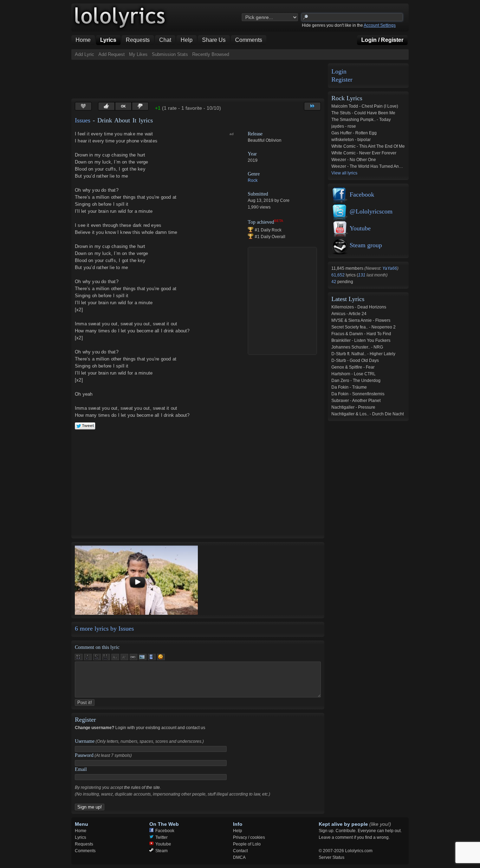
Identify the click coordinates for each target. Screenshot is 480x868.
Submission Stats (170, 54)
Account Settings (380, 25)
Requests (84, 844)
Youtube (360, 228)
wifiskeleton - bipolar (351, 139)
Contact (240, 850)
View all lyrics (344, 173)
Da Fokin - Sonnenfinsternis (357, 393)
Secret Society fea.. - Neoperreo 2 (363, 327)
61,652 (338, 275)
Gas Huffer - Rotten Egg (354, 132)
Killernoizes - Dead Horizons (358, 307)
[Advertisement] (199, 79)
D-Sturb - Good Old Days (355, 360)
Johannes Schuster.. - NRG (357, 347)
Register (341, 79)
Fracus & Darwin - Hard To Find (361, 333)
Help (237, 830)
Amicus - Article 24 (349, 313)
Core (285, 200)
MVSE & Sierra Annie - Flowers (360, 320)
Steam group (366, 245)
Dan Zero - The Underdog (356, 380)
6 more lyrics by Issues (104, 628)
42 (334, 281)
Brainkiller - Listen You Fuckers (360, 340)
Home (80, 830)
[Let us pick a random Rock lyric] (312, 106)
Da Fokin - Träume (349, 387)
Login (338, 71)
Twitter (161, 837)
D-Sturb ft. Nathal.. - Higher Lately (363, 353)
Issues (82, 120)
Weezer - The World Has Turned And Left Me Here (379, 166)
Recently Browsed (210, 54)
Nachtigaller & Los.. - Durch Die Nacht (367, 413)
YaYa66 (389, 268)
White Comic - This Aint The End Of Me (368, 146)
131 (361, 275)
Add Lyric (84, 54)
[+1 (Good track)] (106, 106)
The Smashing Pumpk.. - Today (361, 119)
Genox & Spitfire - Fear (353, 367)
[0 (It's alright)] (123, 106)
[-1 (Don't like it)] (140, 106)
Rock (253, 180)
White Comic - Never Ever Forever (363, 153)
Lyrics (80, 837)
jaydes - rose (343, 126)
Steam (161, 850)
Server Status (331, 857)
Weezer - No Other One (353, 159)
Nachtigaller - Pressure (353, 407)
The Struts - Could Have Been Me (363, 112)
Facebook (362, 194)
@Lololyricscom (371, 211)
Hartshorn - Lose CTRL (353, 373)
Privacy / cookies (249, 837)
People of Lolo (247, 844)
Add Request (111, 54)
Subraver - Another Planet (356, 400)
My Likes (138, 54)
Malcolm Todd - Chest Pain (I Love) (364, 106)
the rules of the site (142, 787)
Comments (85, 850)
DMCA (239, 857)
